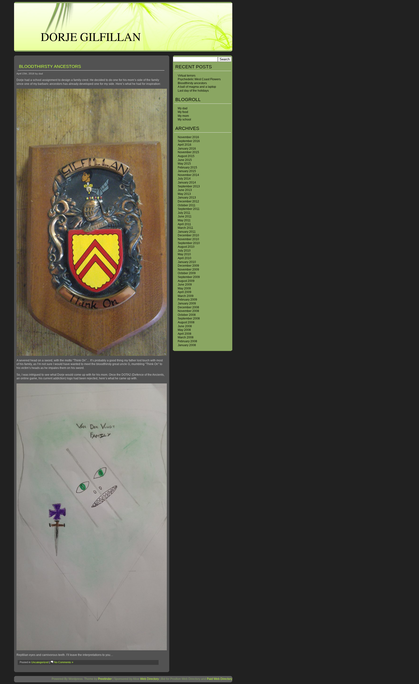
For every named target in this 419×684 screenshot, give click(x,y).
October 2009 (187, 273)
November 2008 (188, 311)
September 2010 (189, 243)
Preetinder (105, 679)
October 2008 (187, 315)
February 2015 (187, 167)
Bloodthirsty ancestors (192, 83)
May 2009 (184, 288)
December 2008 (188, 307)
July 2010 (184, 250)
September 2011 (189, 209)
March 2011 (185, 228)
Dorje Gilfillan (91, 36)
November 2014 (188, 175)
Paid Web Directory (219, 679)
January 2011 (187, 231)
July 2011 (184, 213)
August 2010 (186, 246)
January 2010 (187, 262)
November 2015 (188, 152)
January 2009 (187, 303)
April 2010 (184, 258)
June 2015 (185, 160)
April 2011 (184, 224)
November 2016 (188, 137)
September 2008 (189, 318)
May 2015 (184, 163)
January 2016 (187, 148)
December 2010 (188, 235)
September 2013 (189, 186)
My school (184, 119)
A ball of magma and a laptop (197, 86)
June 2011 (185, 216)
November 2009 (188, 269)
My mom (183, 116)
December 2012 (188, 201)
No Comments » (63, 662)
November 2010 (188, 239)
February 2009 (187, 299)
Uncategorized (39, 662)
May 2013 (184, 194)
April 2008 (184, 333)
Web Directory (149, 679)
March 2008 (185, 337)
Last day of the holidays (193, 90)
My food (183, 112)
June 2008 (185, 326)
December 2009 (188, 265)
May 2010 (184, 254)
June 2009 (185, 284)
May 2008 (184, 330)
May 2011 (184, 220)
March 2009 (185, 296)
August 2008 (186, 322)
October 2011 (186, 205)
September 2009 (189, 277)
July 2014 (184, 178)
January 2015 (187, 171)
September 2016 (189, 141)
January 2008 (187, 345)
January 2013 (187, 197)
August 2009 (186, 281)
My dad (182, 108)
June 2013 (185, 190)
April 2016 (184, 144)
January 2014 (187, 182)
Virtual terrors (186, 75)
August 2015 (186, 156)
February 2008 (187, 341)
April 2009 (184, 292)
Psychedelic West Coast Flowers (199, 79)
